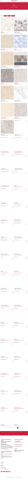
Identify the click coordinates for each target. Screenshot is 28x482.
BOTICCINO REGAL (3, 66)
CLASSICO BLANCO (16, 134)
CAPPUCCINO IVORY (3, 117)
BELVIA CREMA (3, 49)
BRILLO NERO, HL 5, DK (17, 66)
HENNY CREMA (16, 322)
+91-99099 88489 (17, 441)
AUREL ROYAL (2, 32)
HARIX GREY (2, 322)
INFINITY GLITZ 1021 (16, 356)
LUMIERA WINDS (3, 407)
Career (2, 463)
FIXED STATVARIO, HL (17, 254)
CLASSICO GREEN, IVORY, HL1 (4, 151)
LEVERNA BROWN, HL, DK (17, 390)
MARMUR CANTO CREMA (17, 407)
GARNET (2, 271)
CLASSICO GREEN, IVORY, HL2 (18, 151)
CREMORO (15, 185)
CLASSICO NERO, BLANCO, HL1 (18, 168)
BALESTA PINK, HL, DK (17, 32)
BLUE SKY (15, 49)
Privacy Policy (3, 467)
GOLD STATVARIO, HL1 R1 (17, 288)
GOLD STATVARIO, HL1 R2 (4, 305)
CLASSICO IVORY (3, 168)
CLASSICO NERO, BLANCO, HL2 (5, 185)
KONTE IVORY (2, 390)
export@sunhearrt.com (18, 442)
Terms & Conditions (4, 468)
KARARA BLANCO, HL (17, 373)
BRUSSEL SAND (3, 100)
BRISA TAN (2, 83)
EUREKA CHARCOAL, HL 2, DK (4, 254)
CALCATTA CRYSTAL (17, 100)
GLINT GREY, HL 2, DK (3, 288)
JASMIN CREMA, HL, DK (4, 373)
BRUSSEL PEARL (16, 83)
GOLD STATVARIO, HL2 (17, 305)
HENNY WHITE (16, 339)
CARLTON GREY (16, 117)
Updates (2, 465)
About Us (2, 462)
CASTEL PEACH (3, 134)
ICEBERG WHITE (3, 356)
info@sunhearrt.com (5, 448)
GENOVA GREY (16, 271)
